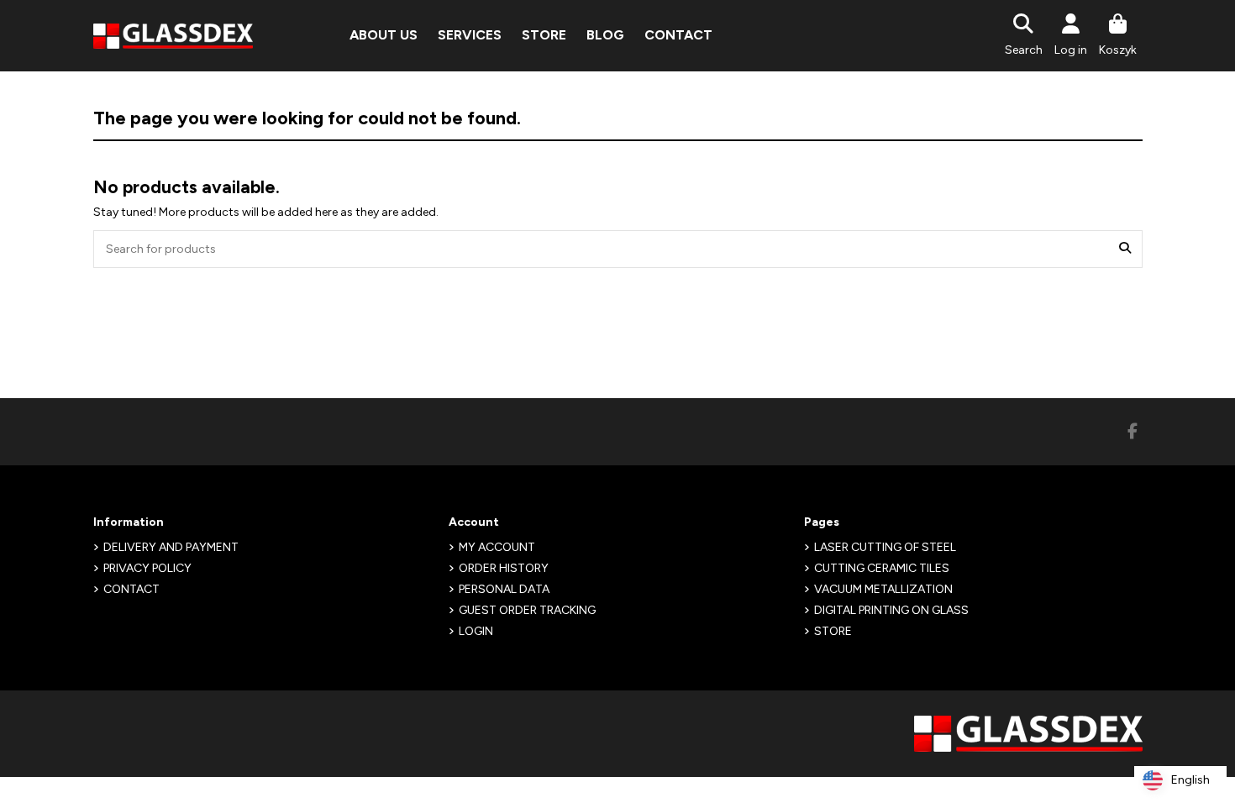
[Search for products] (1125, 249)
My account (497, 547)
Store (833, 631)
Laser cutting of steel (885, 547)
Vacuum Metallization (883, 589)
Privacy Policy (147, 568)
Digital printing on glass (891, 610)
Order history (504, 568)
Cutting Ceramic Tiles (881, 568)
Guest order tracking (527, 610)
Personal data (504, 589)
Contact (131, 589)
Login (476, 631)
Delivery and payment (171, 547)
